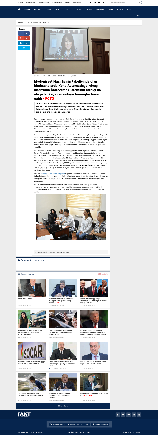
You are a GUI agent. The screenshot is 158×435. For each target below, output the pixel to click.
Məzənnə (78, 2)
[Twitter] (90, 2)
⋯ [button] (138, 15)
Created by (131, 432)
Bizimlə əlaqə (44, 2)
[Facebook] (86, 2)
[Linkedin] (99, 2)
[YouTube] (103, 2)
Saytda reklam (57, 2)
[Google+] (95, 2)
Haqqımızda (31, 2)
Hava (68, 2)
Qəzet (21, 2)
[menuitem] (19, 9)
